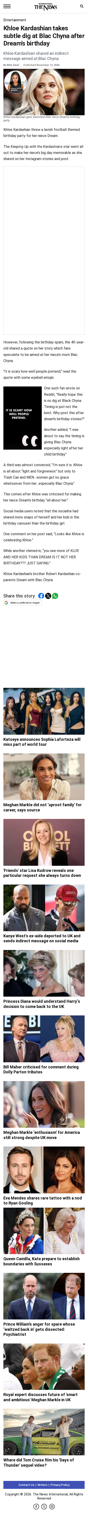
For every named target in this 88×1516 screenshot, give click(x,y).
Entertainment (14, 20)
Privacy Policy (60, 1485)
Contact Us (26, 1485)
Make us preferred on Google (24, 603)
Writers (42, 1485)
